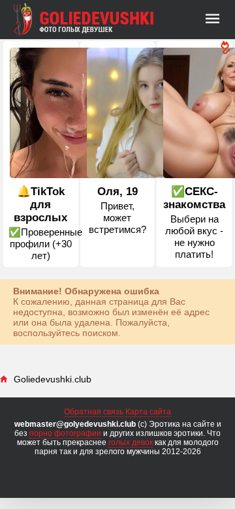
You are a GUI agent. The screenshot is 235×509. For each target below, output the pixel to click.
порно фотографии (65, 433)
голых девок (130, 442)
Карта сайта (148, 411)
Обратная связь (93, 411)
